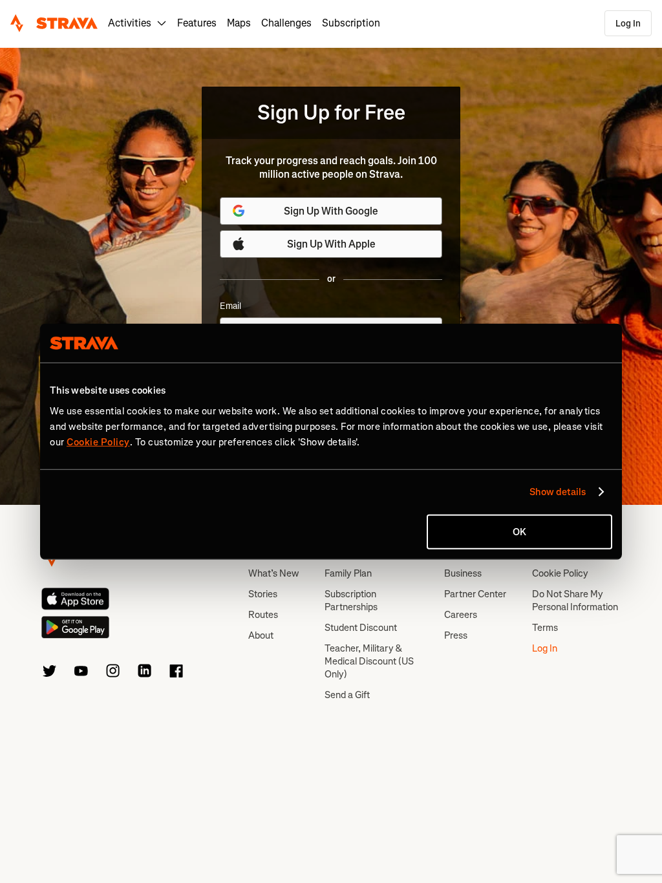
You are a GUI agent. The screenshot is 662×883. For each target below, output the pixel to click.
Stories (262, 594)
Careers (460, 614)
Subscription (351, 23)
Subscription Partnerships (351, 600)
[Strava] (54, 23)
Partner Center (475, 594)
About (260, 635)
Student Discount (361, 627)
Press (455, 635)
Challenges (286, 23)
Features (197, 23)
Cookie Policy (560, 573)
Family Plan (348, 573)
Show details (557, 491)
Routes (263, 614)
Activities (129, 23)
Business (463, 573)
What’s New (273, 573)
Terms (545, 627)
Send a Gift (347, 694)
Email (230, 306)
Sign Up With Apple (331, 244)
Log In (628, 23)
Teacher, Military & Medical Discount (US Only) (369, 661)
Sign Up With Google (331, 211)
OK (519, 531)
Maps (239, 23)
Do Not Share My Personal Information (575, 600)
